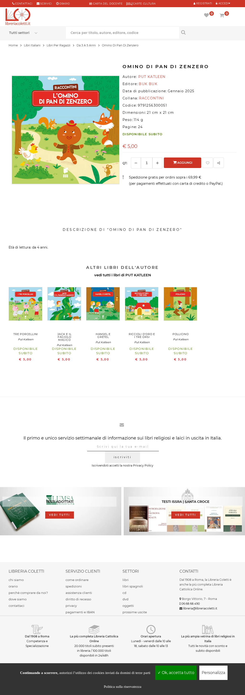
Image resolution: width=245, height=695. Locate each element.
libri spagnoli (132, 586)
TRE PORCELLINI (25, 334)
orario (64, 3)
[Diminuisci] (136, 163)
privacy (71, 606)
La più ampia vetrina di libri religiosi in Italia (208, 639)
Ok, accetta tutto (177, 672)
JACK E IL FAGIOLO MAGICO (64, 337)
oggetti (128, 606)
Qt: (124, 163)
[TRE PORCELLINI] (26, 305)
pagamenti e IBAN (80, 612)
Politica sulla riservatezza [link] (122, 687)
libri (125, 580)
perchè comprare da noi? (28, 593)
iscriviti (122, 457)
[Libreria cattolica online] (18, 17)
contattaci (16, 606)
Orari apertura (151, 636)
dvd (125, 599)
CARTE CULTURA (144, 3)
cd (124, 593)
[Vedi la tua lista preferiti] (207, 16)
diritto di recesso (78, 599)
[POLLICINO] (181, 305)
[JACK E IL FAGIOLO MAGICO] (64, 305)
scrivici (46, 3)
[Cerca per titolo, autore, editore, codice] (207, 32)
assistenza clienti (79, 593)
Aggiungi (184, 162)
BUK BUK (148, 84)
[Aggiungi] (157, 163)
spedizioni (74, 586)
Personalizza (213, 672)
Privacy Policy (143, 465)
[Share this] (218, 162)
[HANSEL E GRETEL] (103, 305)
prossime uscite (134, 612)
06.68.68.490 (190, 603)
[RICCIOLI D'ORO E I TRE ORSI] (142, 305)
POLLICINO (181, 334)
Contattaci (23, 3)
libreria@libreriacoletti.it (200, 608)
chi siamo (16, 580)
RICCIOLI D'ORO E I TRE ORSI (142, 335)
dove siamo (18, 599)
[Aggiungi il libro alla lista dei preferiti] (207, 162)
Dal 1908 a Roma (37, 636)
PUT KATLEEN (138, 275)
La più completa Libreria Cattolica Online (94, 639)
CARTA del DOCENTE (107, 3)
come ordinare (77, 580)
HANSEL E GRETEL (103, 335)
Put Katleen (25, 339)
